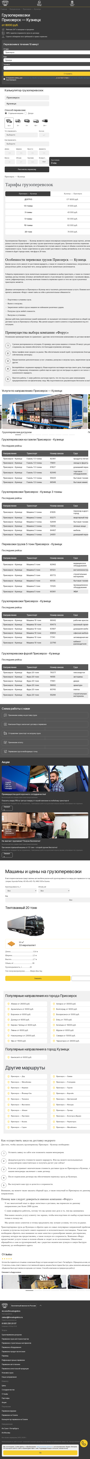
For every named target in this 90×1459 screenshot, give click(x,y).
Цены (4, 1386)
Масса (7, 158)
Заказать (7, 808)
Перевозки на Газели (10, 1415)
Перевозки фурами (9, 1411)
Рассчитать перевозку (27, 169)
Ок (40, 1453)
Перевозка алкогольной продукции (15, 1369)
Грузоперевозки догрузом (12, 1335)
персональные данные (44, 1447)
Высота (30, 149)
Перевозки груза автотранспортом (15, 1339)
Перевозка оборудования (11, 1347)
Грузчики (31, 158)
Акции (4, 1402)
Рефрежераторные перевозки (13, 1360)
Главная (4, 9)
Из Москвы (6, 1433)
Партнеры (5, 1398)
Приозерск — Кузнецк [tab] (28, 194)
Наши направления (9, 1377)
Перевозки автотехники (11, 1364)
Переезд (5, 1356)
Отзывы (5, 1394)
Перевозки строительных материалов (16, 1343)
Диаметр (42, 149)
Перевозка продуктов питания (13, 1351)
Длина (7, 149)
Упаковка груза (7, 1373)
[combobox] (21, 135)
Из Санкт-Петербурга (10, 1428)
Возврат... (42, 158)
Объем (18, 158)
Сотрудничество (8, 1390)
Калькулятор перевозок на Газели (15, 1419)
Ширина (19, 149)
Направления (14, 9)
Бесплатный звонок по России (23, 1306)
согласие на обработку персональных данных (39, 78)
